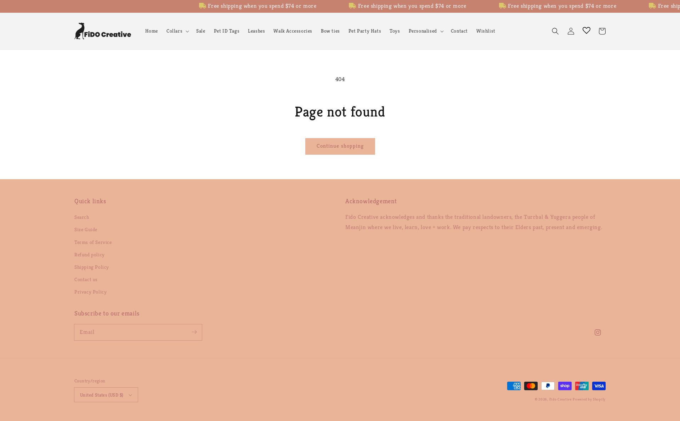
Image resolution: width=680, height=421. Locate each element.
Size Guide (85, 229)
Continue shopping (340, 145)
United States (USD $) (101, 395)
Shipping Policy (91, 267)
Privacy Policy (90, 292)
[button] (177, 30)
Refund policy (89, 254)
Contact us (86, 279)
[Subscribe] (194, 332)
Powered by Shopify (589, 399)
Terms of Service (93, 242)
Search (81, 217)
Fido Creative (560, 399)
